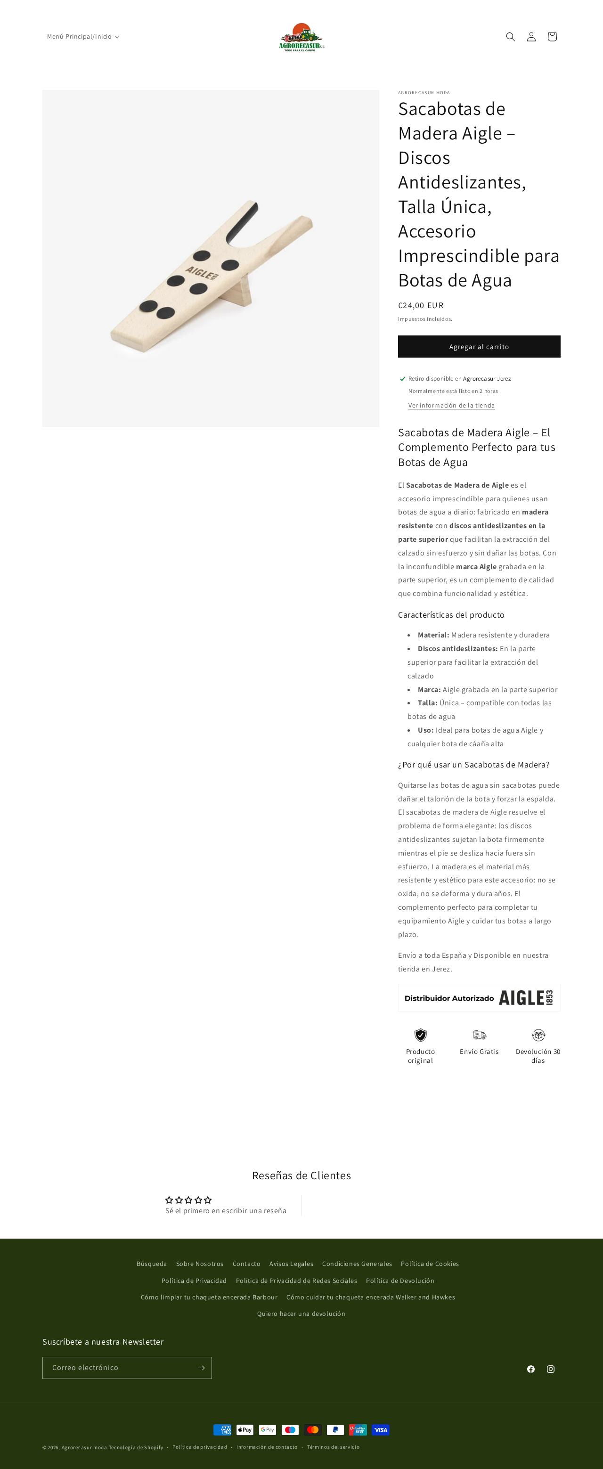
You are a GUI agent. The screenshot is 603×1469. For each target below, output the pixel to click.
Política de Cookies (430, 1263)
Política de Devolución (400, 1280)
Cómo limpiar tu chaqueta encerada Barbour (209, 1297)
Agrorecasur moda (84, 1447)
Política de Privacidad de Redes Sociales (297, 1280)
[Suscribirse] (201, 1368)
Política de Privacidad (194, 1280)
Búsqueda (152, 1263)
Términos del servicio (333, 1447)
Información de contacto (267, 1447)
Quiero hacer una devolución (301, 1313)
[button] (510, 36)
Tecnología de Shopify (136, 1447)
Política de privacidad (199, 1447)
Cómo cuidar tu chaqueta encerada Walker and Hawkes (370, 1297)
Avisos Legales (291, 1263)
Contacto (247, 1263)
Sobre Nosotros (200, 1263)
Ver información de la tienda (451, 405)
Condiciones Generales (357, 1263)
